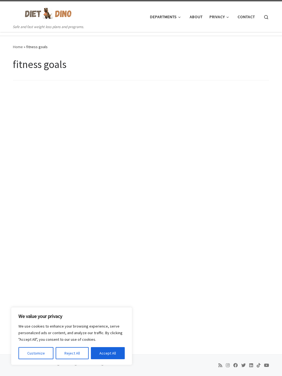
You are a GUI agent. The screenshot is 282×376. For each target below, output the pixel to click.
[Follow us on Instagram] (228, 365)
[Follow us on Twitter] (243, 365)
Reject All (72, 353)
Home (18, 46)
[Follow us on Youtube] (266, 365)
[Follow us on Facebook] (235, 365)
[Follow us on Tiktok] (259, 365)
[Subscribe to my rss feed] (220, 365)
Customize (36, 353)
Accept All (107, 353)
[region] (71, 336)
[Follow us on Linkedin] (251, 365)
